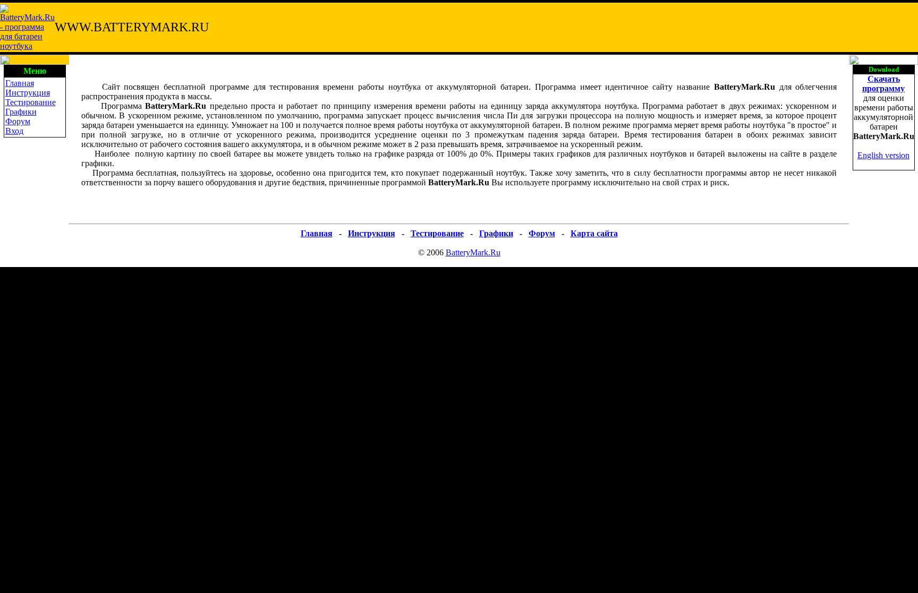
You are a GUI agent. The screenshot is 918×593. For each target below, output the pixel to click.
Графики (21, 111)
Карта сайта (594, 233)
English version (883, 155)
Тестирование (30, 102)
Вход (14, 130)
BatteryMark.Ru (473, 252)
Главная (19, 83)
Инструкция (27, 92)
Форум (17, 121)
